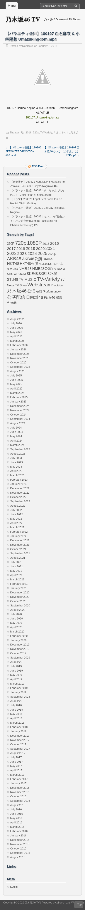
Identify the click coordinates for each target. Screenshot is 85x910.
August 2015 (17, 857)
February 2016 (19, 831)
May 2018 (16, 714)
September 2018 (20, 696)
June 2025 (16, 379)
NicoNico (12, 269)
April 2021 (16, 575)
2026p (52, 254)
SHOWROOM (16, 274)
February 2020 (19, 635)
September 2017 (20, 748)
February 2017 (19, 779)
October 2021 (18, 549)
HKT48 (13, 263)
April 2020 (16, 627)
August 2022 (17, 505)
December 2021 (19, 540)
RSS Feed (38, 166)
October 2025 (18, 362)
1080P (34, 243)
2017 (11, 248)
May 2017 (16, 766)
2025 (42, 253)
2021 (50, 248)
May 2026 (16, 332)
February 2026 (19, 345)
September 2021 (20, 553)
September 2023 (20, 449)
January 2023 (18, 484)
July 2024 (16, 427)
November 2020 (19, 596)
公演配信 (16, 297)
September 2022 (20, 501)
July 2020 (16, 614)
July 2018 (16, 705)
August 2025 (17, 371)
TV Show (21, 285)
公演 (31, 291)
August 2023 (17, 453)
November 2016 (19, 792)
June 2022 (16, 514)
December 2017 (19, 735)
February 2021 (19, 583)
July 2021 (16, 562)
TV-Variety (46, 132)
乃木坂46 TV (22, 19)
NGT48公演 (55, 264)
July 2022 (16, 510)
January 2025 (18, 401)
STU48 (12, 279)
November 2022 (19, 492)
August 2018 (17, 701)
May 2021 (16, 570)
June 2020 (16, 618)
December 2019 (19, 644)
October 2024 (18, 414)
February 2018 (19, 727)
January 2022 (18, 536)
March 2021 (17, 579)
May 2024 (16, 436)
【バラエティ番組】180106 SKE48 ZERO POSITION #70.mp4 (23, 151)
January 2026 (18, 349)
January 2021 (18, 588)
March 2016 (17, 826)
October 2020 (18, 601)
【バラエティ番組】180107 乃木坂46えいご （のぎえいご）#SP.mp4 (62, 151)
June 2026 (16, 327)
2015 (45, 243)
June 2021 (16, 566)
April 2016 (16, 822)
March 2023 (17, 475)
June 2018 (16, 709)
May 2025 (16, 384)
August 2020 (17, 609)
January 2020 (18, 640)
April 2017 (16, 770)
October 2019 (18, 653)
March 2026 (17, 340)
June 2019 (16, 670)
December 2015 (19, 839)
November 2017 (19, 740)
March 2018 (17, 722)
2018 (29, 132)
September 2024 (20, 419)
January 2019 (18, 692)
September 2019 (20, 657)
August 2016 (17, 805)
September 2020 (20, 605)
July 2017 (16, 757)
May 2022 (16, 518)
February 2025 (19, 397)
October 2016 (18, 796)
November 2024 (19, 410)
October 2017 (18, 744)
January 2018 (18, 731)
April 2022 (16, 523)
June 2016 (16, 813)
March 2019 (17, 683)
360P (10, 243)
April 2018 (16, 718)
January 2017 (18, 783)
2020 (40, 248)
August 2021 (17, 557)
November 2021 (19, 544)
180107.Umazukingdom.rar (43, 117)
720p (36, 132)
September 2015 (20, 852)
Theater (14, 132)
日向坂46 (34, 297)
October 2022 (18, 497)
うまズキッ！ (61, 132)
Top (79, 904)
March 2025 (17, 392)
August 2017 (17, 753)
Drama (48, 259)
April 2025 (16, 388)
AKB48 (14, 258)
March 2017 (17, 774)
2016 (54, 243)
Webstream (39, 284)
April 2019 (16, 679)
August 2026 (17, 319)
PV (54, 269)
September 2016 (20, 800)
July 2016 (16, 809)
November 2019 (19, 648)
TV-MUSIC (27, 280)
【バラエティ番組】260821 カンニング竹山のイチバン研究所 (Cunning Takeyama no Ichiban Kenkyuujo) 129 (37, 221)
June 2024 (16, 432)
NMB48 (25, 268)
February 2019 (19, 688)
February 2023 (19, 479)
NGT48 (43, 264)
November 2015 (19, 844)
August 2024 (17, 423)
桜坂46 (49, 297)
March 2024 (17, 445)
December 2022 (19, 488)
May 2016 (16, 818)
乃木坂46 (17, 291)
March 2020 (17, 631)
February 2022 (19, 531)
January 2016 (18, 835)
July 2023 (16, 458)
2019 (30, 248)
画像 (14, 302)
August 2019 (17, 662)
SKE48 (32, 273)
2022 (12, 253)
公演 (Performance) (48, 291)
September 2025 (20, 366)
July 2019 (16, 666)
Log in (14, 886)
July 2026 (16, 323)
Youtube (57, 285)
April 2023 (16, 471)
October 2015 (18, 848)
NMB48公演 (42, 269)
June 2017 (16, 761)
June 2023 (16, 462)
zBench (60, 902)
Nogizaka (28, 46)
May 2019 (16, 675)
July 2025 (16, 375)
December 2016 (19, 787)
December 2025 (19, 353)
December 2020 (19, 592)
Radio (61, 269)
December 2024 (19, 405)
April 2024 (16, 440)
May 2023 (16, 466)
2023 (22, 253)
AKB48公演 (32, 259)
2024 (32, 253)
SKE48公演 (47, 274)
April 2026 (16, 336)
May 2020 (16, 622)
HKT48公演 (29, 264)
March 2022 (17, 527)
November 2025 (19, 358)
